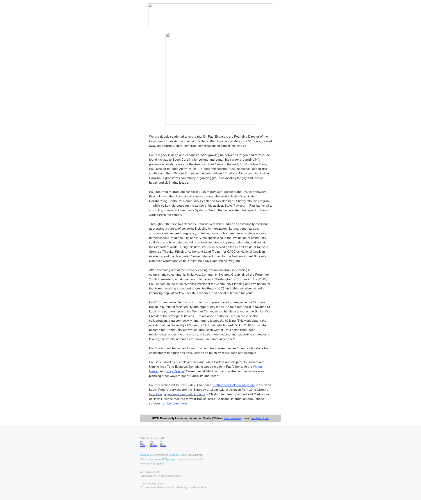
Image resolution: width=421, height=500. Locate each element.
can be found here (174, 403)
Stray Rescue (175, 371)
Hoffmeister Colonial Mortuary (234, 385)
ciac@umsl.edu (260, 418)
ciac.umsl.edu (232, 418)
